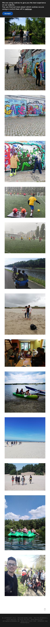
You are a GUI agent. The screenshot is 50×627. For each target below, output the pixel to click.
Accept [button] (8, 13)
